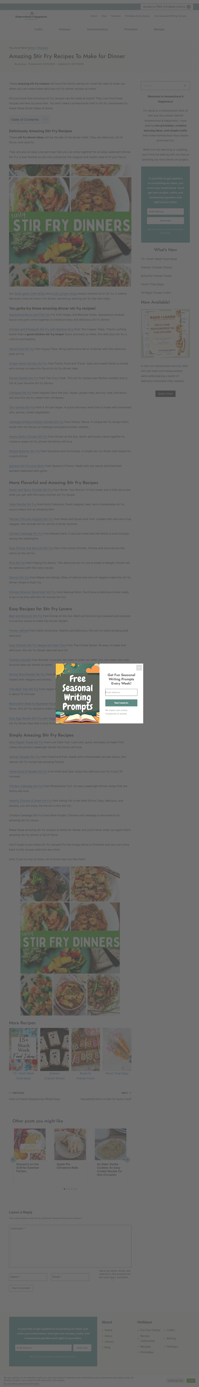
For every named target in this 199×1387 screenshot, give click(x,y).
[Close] (139, 668)
